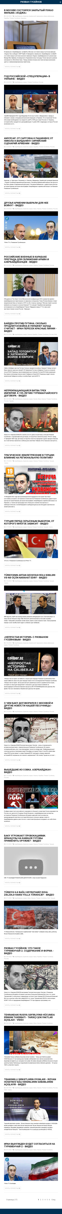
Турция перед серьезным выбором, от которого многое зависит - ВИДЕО (29, 522)
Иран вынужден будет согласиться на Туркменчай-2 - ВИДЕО (29, 1145)
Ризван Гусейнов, (15, 18)
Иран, (35, 208)
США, (55, 334)
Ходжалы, (23, 18)
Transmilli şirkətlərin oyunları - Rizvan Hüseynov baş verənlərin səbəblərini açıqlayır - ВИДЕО (30, 1082)
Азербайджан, (18, 16)
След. (54, 1200)
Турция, (11, 401)
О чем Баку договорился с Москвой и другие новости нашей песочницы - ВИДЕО (28, 706)
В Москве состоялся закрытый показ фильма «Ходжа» (28, 11)
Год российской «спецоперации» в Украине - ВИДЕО (27, 77)
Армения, (26, 16)
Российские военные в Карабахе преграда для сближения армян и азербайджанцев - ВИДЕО (26, 259)
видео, (25, 82)
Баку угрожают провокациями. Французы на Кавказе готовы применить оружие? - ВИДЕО (25, 838)
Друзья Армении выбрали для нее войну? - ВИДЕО (26, 204)
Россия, (41, 82)
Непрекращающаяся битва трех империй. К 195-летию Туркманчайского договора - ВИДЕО (30, 393)
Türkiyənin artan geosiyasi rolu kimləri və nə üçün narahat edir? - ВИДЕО (29, 576)
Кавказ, (39, 208)
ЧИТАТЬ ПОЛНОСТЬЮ (12, 66)
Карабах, (7, 18)
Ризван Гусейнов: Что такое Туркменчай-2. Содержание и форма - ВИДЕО (29, 951)
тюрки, (6, 463)
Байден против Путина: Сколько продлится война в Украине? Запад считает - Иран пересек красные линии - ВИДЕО (30, 327)
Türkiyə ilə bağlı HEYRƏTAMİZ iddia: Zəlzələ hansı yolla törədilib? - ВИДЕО (29, 893)
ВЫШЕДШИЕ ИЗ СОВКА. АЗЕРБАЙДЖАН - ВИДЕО (28, 771)
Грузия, (35, 399)
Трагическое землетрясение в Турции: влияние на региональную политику (29, 456)
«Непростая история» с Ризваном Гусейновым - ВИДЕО (26, 638)
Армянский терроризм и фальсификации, (41, 16)
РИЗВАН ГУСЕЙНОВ (31, 2)
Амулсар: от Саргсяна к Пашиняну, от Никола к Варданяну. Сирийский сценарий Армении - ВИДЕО (28, 141)
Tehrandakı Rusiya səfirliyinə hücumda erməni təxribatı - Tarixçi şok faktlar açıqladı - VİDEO (29, 1017)
